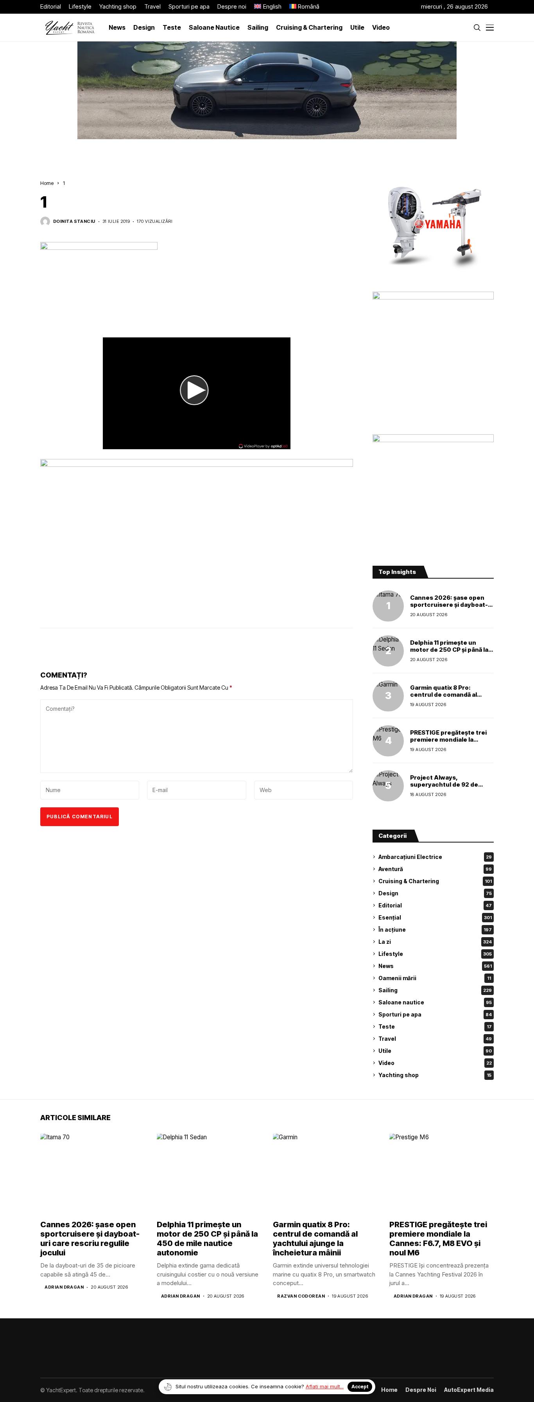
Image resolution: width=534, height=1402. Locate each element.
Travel (435, 1038)
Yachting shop (434, 1075)
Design (435, 893)
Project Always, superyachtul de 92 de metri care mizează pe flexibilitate (444, 788)
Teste (435, 1026)
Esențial (435, 917)
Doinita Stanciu (74, 221)
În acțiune (435, 929)
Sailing (435, 990)
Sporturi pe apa (435, 1014)
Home (47, 183)
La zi (435, 941)
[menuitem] (267, 7)
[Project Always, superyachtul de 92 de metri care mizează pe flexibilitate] (388, 785)
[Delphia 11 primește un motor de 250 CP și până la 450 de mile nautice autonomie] (388, 651)
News (435, 966)
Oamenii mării (434, 978)
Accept (359, 1386)
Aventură (435, 869)
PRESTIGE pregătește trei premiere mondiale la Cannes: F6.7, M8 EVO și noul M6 (448, 743)
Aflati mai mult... (325, 1386)
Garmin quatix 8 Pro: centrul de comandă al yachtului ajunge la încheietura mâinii (443, 698)
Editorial (435, 905)
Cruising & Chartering (435, 881)
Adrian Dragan (64, 1287)
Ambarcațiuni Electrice (435, 856)
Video (435, 1063)
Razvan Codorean (301, 1296)
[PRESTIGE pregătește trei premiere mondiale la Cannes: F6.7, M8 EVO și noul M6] (388, 741)
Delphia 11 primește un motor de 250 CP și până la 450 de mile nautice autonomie (449, 653)
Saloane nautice (435, 1002)
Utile (435, 1050)
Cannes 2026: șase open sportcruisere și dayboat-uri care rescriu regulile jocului (449, 608)
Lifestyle (435, 953)
